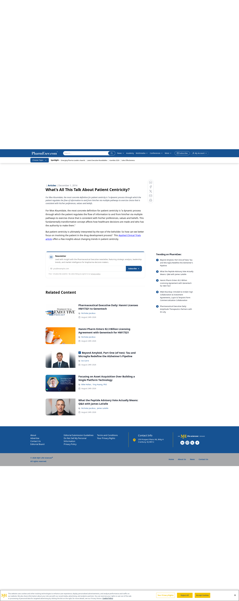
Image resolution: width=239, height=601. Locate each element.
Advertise (34, 438)
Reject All (185, 595)
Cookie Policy (107, 598)
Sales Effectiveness (128, 160)
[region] (119, 595)
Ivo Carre (85, 361)
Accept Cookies (202, 595)
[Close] (235, 595)
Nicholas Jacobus (88, 313)
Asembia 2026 (114, 160)
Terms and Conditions (107, 435)
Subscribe (132, 268)
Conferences (155, 153)
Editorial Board (37, 444)
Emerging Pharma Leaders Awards (73, 160)
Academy (130, 153)
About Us (182, 459)
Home (171, 459)
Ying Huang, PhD (100, 384)
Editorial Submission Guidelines (78, 435)
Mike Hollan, (86, 384)
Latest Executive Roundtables (97, 160)
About (33, 435)
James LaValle (102, 408)
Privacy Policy (70, 444)
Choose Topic (37, 160)
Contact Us (35, 441)
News (119, 153)
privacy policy (95, 274)
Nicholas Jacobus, (88, 408)
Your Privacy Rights (106, 438)
